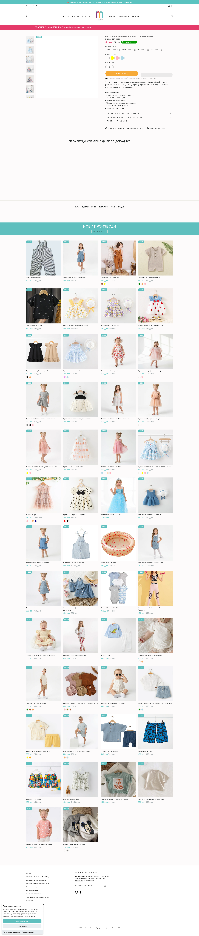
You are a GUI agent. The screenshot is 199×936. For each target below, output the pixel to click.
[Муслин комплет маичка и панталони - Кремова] (65, 757)
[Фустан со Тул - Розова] (27, 521)
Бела (107, 58)
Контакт (28, 6)
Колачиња (29, 901)
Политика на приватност (12, 932)
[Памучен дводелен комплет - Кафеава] (30, 710)
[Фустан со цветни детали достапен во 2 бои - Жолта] (27, 473)
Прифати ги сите (22, 921)
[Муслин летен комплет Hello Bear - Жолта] (27, 757)
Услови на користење (33, 894)
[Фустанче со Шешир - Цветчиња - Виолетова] (65, 377)
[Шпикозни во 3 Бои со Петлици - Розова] (145, 284)
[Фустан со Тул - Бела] (30, 521)
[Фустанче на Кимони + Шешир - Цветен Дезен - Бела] (27, 191)
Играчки (86, 16)
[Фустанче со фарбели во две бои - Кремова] (30, 377)
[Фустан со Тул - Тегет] (36, 521)
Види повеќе (99, 231)
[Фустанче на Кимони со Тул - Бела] (105, 473)
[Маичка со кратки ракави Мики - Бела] (65, 851)
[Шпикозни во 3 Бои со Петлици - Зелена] (139, 284)
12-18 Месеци (127, 50)
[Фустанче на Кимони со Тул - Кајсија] (108, 473)
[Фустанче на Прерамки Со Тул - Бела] (139, 425)
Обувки (112, 16)
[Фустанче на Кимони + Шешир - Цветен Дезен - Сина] (36, 191)
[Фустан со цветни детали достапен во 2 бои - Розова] (30, 473)
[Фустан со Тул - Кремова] (33, 521)
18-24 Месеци (112, 50)
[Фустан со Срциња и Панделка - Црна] (68, 521)
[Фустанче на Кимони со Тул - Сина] (102, 473)
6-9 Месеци (141, 50)
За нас (28, 873)
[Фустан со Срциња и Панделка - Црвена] (65, 521)
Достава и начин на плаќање (123, 113)
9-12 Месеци (155, 50)
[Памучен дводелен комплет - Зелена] (27, 710)
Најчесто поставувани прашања (37, 883)
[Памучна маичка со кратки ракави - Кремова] (142, 662)
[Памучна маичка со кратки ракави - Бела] (139, 662)
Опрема (75, 16)
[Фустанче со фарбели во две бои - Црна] (27, 377)
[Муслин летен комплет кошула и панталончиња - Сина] (142, 710)
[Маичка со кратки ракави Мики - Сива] (68, 851)
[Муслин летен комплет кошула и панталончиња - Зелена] (139, 710)
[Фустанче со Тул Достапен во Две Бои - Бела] (139, 377)
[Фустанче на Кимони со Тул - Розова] (110, 473)
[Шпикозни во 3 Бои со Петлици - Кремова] (142, 284)
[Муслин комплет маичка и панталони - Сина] (68, 757)
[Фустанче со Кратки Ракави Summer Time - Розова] (33, 425)
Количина (110, 63)
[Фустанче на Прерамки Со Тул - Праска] (142, 425)
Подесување (22, 926)
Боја (110, 54)
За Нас (35, 6)
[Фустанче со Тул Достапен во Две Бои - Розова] (142, 377)
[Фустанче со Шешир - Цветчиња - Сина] (68, 377)
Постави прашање (117, 121)
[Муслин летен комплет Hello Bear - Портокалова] (30, 757)
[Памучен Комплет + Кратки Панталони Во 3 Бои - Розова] (65, 710)
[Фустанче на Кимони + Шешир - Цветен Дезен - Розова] (33, 191)
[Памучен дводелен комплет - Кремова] (33, 710)
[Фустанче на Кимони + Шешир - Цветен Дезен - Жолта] (30, 191)
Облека (65, 16)
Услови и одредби (28, 932)
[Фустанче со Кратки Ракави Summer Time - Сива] (27, 425)
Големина (110, 46)
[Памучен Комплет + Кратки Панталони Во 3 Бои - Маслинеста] (68, 710)
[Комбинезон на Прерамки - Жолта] (105, 284)
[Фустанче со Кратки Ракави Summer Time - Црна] (30, 425)
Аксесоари (124, 16)
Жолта (112, 58)
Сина (122, 58)
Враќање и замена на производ (125, 117)
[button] (156, 73)
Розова (117, 58)
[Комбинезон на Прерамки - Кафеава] (102, 284)
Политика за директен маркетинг (37, 897)
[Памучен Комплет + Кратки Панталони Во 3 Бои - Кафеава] (70, 710)
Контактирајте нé (32, 890)
